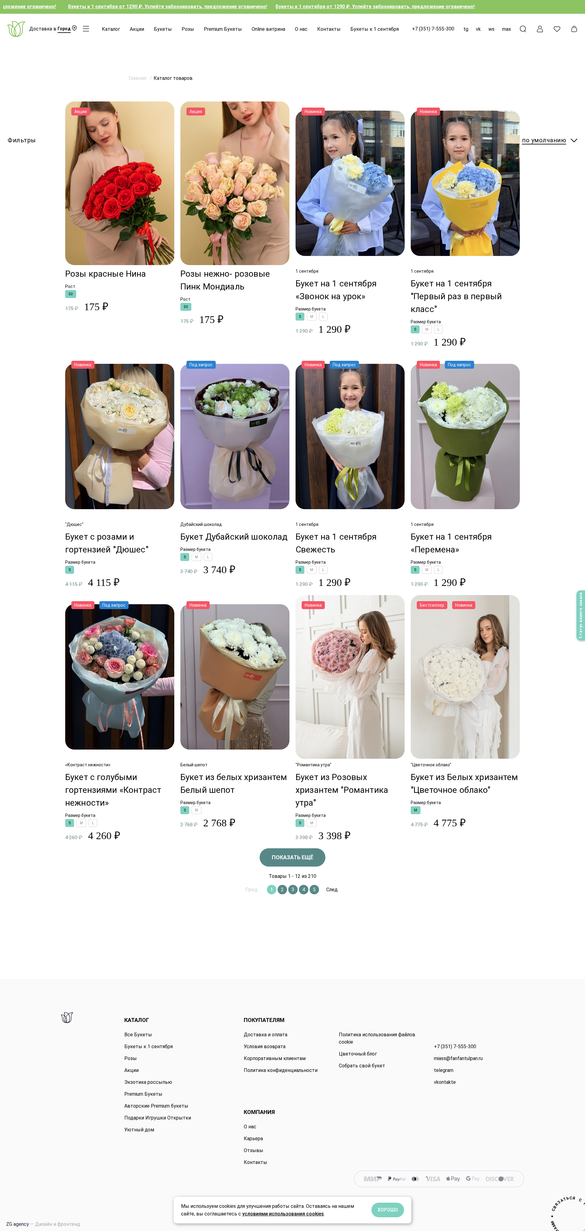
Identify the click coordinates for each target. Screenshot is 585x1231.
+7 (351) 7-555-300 (433, 29)
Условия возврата (264, 1046)
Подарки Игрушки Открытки (157, 1118)
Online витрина (268, 29)
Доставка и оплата (265, 1035)
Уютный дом (139, 1130)
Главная (138, 78)
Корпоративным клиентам (275, 1058)
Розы (188, 29)
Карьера (253, 1138)
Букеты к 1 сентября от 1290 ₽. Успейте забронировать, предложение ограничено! (291, 6)
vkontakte (445, 1082)
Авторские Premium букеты (156, 1106)
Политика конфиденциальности (280, 1070)
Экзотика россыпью (148, 1082)
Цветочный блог (358, 1054)
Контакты (329, 29)
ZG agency (43, 1224)
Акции (137, 29)
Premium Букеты (223, 29)
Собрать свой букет (362, 1066)
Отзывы (253, 1150)
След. (332, 889)
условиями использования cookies (283, 1214)
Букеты (163, 29)
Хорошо (388, 1210)
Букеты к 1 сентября (374, 29)
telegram (443, 1070)
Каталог (111, 29)
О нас (301, 29)
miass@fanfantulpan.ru (458, 1058)
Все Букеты (138, 1035)
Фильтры (22, 140)
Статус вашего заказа (581, 616)
